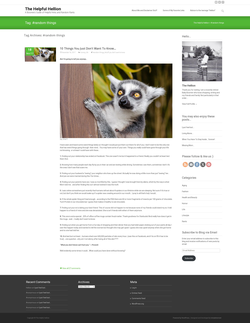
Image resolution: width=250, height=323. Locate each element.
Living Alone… (187, 133)
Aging (184, 185)
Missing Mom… (188, 145)
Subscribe (189, 258)
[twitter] (219, 3)
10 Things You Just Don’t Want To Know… (88, 48)
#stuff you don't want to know (115, 52)
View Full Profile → (189, 104)
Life (87, 52)
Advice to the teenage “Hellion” (202, 10)
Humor (82, 52)
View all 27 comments (71, 268)
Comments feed (138, 298)
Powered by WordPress (181, 318)
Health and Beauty (189, 197)
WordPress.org (138, 304)
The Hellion (188, 85)
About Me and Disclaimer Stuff (144, 10)
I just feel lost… (188, 127)
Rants (184, 221)
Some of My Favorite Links (174, 10)
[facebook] (216, 3)
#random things (98, 52)
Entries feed (137, 293)
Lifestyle (185, 215)
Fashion (185, 191)
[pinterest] (223, 3)
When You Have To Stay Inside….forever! (198, 139)
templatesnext (216, 318)
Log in (134, 288)
